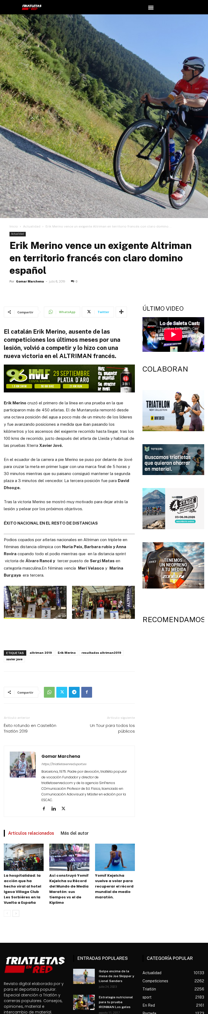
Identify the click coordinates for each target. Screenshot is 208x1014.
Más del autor (75, 833)
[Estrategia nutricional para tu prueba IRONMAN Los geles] (84, 1002)
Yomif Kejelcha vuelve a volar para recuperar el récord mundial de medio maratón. (114, 886)
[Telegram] (74, 692)
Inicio (13, 226)
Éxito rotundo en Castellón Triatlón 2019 (30, 728)
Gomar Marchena (30, 281)
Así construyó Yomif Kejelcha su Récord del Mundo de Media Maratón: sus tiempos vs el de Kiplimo (69, 889)
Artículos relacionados (31, 833)
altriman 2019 (41, 653)
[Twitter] (61, 692)
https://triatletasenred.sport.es (63, 764)
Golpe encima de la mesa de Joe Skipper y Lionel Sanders (116, 976)
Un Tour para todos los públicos (112, 728)
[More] (121, 312)
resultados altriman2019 (101, 653)
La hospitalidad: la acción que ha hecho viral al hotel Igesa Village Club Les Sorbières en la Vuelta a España (22, 889)
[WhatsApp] (49, 692)
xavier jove (14, 659)
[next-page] (15, 913)
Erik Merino (67, 653)
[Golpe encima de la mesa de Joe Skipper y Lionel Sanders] (84, 976)
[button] (151, 7)
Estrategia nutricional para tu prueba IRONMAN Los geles (116, 1002)
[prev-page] (7, 913)
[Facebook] (86, 692)
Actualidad (31, 226)
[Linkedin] (55, 809)
